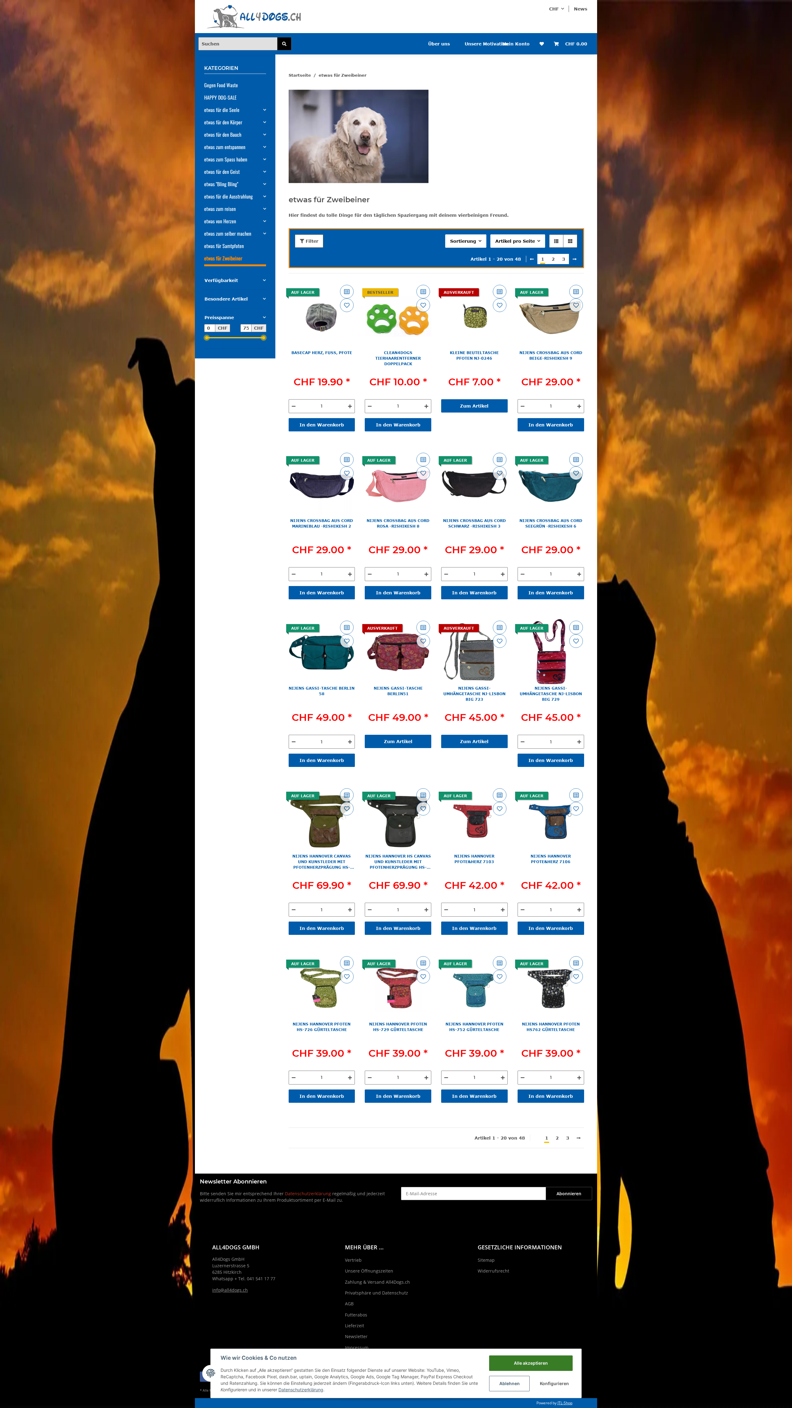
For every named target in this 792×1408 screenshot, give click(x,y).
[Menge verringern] (293, 406)
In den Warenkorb (321, 424)
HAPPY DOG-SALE (220, 97)
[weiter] (574, 259)
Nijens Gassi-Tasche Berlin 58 (322, 691)
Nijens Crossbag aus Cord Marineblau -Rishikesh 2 (321, 523)
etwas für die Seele (221, 109)
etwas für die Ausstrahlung (228, 196)
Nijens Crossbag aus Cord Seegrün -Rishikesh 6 (550, 523)
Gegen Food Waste (221, 85)
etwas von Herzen (220, 221)
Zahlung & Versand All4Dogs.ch (377, 1282)
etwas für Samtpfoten (224, 246)
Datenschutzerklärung (308, 1193)
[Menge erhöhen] (350, 406)
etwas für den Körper (223, 122)
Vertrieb (353, 1260)
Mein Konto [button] (516, 43)
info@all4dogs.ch (230, 1290)
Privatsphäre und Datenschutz (376, 1293)
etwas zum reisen (220, 208)
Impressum (356, 1347)
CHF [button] (554, 8)
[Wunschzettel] (542, 43)
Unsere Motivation (487, 43)
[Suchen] (284, 43)
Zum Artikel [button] (474, 406)
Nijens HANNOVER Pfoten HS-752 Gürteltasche (474, 1027)
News (580, 8)
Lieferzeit (354, 1326)
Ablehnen (509, 1383)
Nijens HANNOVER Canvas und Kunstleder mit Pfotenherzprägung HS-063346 (321, 862)
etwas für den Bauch (222, 134)
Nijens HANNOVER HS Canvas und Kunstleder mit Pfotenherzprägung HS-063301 (398, 862)
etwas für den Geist (222, 171)
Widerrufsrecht (493, 1271)
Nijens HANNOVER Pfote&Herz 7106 (551, 859)
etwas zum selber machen (227, 233)
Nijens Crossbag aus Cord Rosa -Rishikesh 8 (398, 523)
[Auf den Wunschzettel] (347, 305)
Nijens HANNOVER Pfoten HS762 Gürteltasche (551, 1027)
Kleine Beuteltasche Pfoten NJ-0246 (474, 355)
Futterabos (356, 1315)
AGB (349, 1304)
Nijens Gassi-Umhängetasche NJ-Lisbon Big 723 (474, 693)
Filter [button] (311, 241)
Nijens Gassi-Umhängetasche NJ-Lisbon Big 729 (551, 693)
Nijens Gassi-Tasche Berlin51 (398, 691)
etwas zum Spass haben (225, 159)
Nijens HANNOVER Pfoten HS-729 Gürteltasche (398, 1027)
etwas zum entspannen (224, 147)
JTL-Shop (564, 1403)
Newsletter (356, 1336)
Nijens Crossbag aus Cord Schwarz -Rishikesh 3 (474, 523)
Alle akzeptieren (531, 1363)
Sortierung (463, 241)
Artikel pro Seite (515, 241)
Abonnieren (569, 1193)
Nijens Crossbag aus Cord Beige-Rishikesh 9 (550, 355)
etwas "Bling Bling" (221, 184)
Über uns (439, 43)
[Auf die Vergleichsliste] (347, 291)
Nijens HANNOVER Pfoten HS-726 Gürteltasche (322, 1027)
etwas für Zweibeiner (223, 258)
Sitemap (486, 1260)
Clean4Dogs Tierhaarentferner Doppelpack (398, 358)
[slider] (206, 337)
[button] (556, 241)
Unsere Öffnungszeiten (369, 1271)
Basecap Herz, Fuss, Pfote (321, 352)
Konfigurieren (554, 1383)
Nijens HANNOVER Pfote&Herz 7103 (474, 859)
